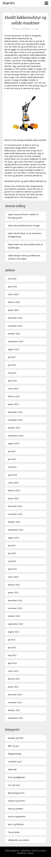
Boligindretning (14, 753)
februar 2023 (14, 584)
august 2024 (13, 443)
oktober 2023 (14, 522)
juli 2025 (11, 357)
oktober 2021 (14, 710)
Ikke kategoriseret (16, 793)
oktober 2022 (14, 616)
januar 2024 (13, 498)
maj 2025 (12, 372)
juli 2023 (11, 545)
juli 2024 (11, 451)
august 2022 (13, 631)
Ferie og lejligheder (16, 777)
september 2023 (15, 529)
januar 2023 (13, 592)
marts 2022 (13, 671)
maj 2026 (12, 278)
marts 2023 (13, 577)
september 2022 (15, 624)
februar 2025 (14, 396)
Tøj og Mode (13, 832)
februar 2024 (14, 490)
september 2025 (15, 341)
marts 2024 (13, 482)
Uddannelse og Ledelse (18, 840)
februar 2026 (14, 302)
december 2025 (15, 318)
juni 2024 (12, 459)
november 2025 (15, 325)
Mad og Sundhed (15, 808)
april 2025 (12, 380)
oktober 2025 (14, 333)
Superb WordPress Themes (31, 851)
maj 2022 (12, 655)
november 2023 (15, 514)
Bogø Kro (9, 3)
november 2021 (15, 702)
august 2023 (13, 537)
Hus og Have (14, 785)
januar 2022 (13, 686)
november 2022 (15, 608)
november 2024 (15, 420)
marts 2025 (13, 388)
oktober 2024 (14, 427)
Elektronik (12, 769)
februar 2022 (14, 678)
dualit (13, 49)
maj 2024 (12, 467)
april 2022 (12, 663)
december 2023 (15, 506)
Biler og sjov (13, 746)
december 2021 (15, 694)
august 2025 (13, 349)
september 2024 (15, 435)
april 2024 (12, 474)
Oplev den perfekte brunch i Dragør (24, 225)
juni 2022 (12, 647)
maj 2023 (12, 561)
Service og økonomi (16, 816)
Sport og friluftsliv (16, 824)
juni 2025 (12, 365)
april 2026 (12, 286)
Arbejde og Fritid (15, 738)
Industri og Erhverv (16, 800)
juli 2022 (11, 639)
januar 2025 (13, 404)
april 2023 (12, 569)
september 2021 (15, 718)
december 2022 (15, 600)
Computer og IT (15, 761)
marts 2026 (13, 294)
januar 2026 (13, 310)
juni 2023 (12, 553)
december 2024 (15, 412)
